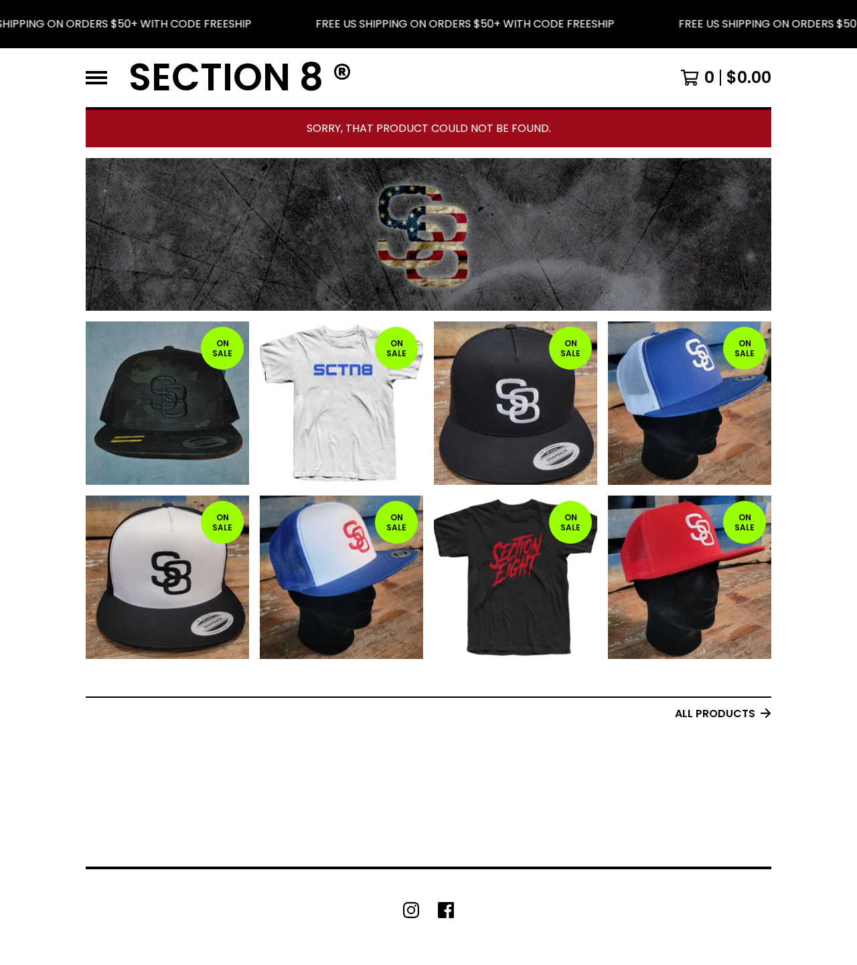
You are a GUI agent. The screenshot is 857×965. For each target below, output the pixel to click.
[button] (428, 24)
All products (715, 713)
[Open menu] (96, 78)
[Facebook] (446, 910)
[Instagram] (411, 910)
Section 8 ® (240, 77)
